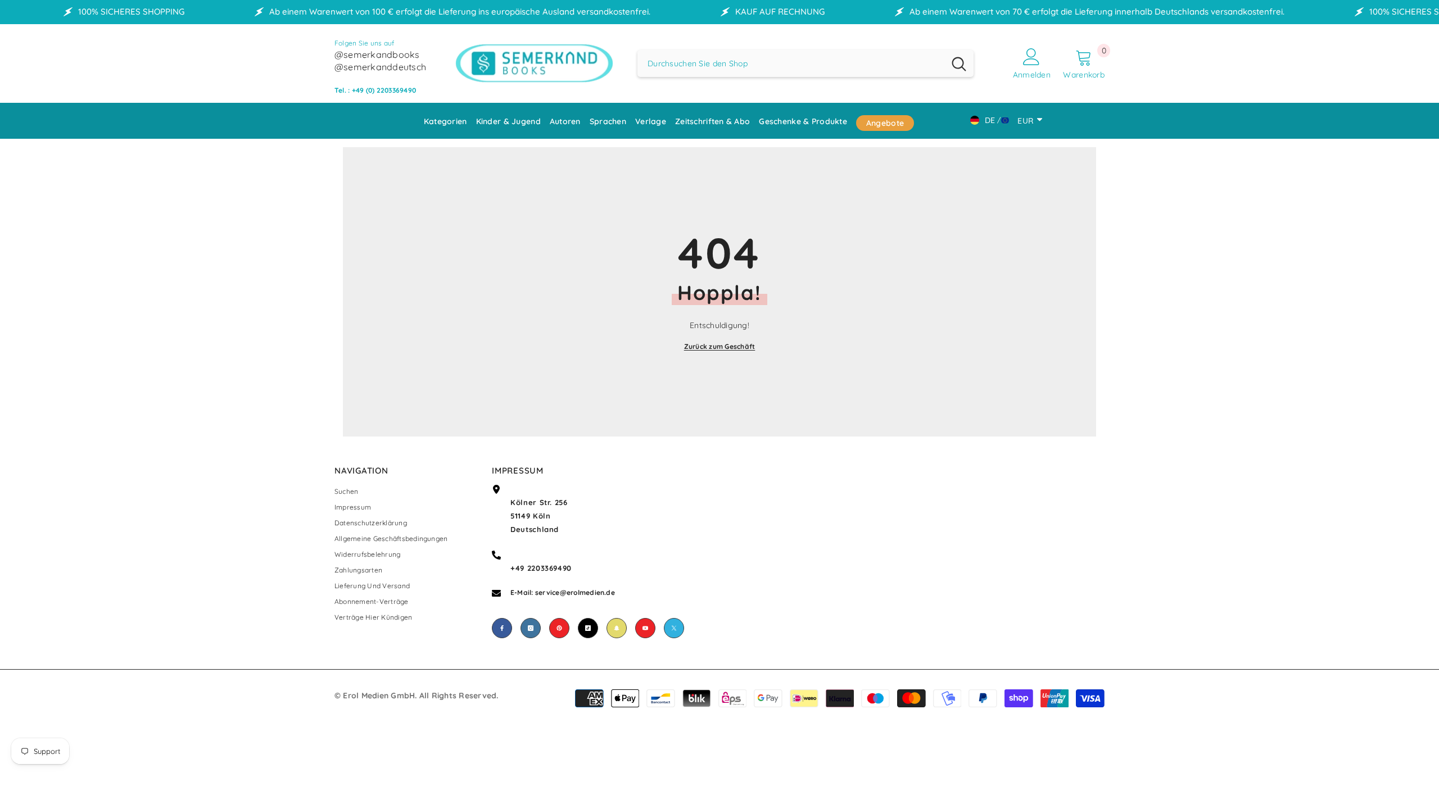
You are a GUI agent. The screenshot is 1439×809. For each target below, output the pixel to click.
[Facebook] (502, 628)
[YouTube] (645, 628)
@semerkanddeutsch (380, 66)
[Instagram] (531, 628)
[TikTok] (588, 628)
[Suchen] (805, 63)
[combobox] (790, 63)
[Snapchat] (617, 628)
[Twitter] (674, 628)
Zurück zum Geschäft (719, 346)
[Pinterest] (559, 628)
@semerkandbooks (377, 54)
